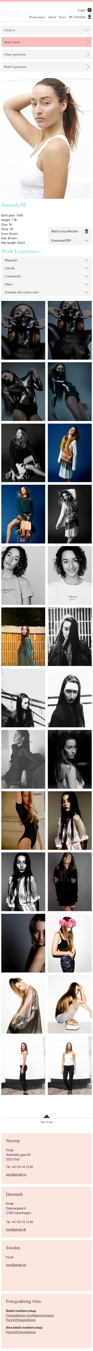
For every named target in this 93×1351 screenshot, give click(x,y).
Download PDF (61, 240)
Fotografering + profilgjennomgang (30, 1315)
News (62, 17)
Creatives (9, 30)
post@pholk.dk (16, 1229)
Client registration (15, 54)
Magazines (11, 260)
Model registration (15, 67)
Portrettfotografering (20, 1320)
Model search (12, 42)
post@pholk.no (16, 1174)
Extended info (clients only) (22, 292)
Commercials (13, 276)
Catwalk (10, 268)
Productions (37, 17)
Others (9, 284)
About (52, 17)
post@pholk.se (16, 1265)
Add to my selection (64, 231)
